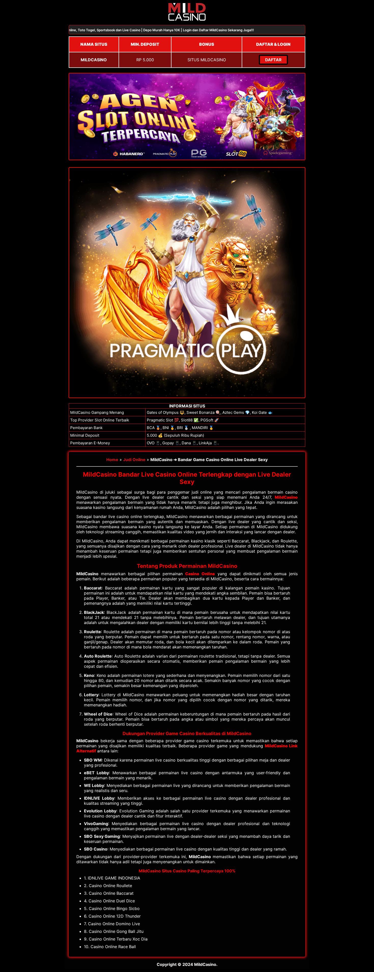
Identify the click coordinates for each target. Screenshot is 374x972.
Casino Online (200, 573)
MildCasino (286, 497)
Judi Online (134, 459)
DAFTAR (273, 59)
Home (112, 459)
